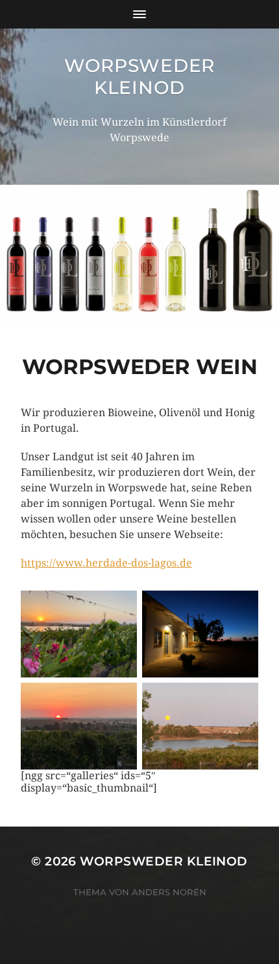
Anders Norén (169, 892)
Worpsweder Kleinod (139, 76)
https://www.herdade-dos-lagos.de (106, 563)
